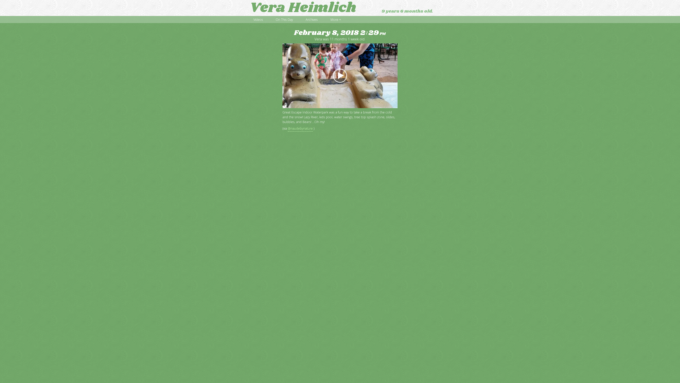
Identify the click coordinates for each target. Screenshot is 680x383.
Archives (312, 19)
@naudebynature (300, 128)
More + (335, 19)
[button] (340, 76)
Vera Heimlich (303, 8)
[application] (340, 75)
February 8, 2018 (340, 32)
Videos (258, 19)
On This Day (284, 19)
